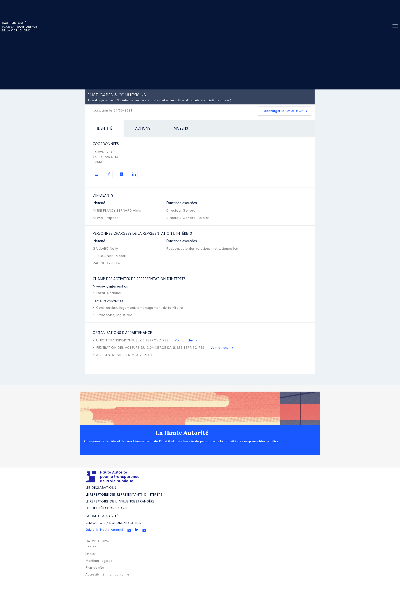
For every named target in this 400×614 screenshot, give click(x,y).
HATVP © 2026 (97, 541)
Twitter (129, 530)
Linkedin (136, 529)
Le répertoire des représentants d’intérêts (123, 494)
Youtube (144, 530)
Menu (395, 26)
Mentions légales (98, 561)
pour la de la (19, 27)
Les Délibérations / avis (106, 508)
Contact (91, 547)
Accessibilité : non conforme (107, 574)
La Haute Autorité (182, 433)
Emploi (90, 554)
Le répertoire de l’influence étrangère (119, 501)
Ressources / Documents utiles (113, 523)
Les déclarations (100, 488)
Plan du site (94, 567)
